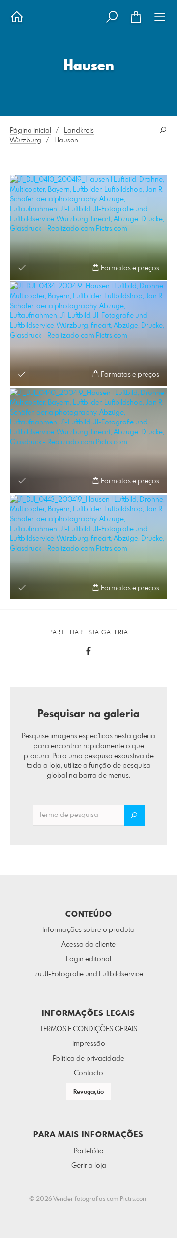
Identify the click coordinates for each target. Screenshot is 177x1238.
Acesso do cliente (88, 944)
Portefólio (89, 1151)
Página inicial (30, 130)
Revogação (88, 1092)
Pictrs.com (134, 1199)
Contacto (88, 1073)
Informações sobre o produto (88, 930)
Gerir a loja (88, 1165)
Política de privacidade (88, 1058)
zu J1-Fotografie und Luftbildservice (88, 974)
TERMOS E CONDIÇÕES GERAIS (88, 1029)
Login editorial (88, 959)
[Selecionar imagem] (22, 267)
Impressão (88, 1044)
